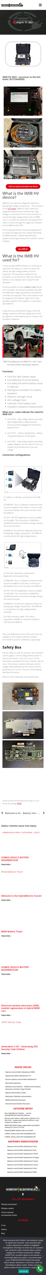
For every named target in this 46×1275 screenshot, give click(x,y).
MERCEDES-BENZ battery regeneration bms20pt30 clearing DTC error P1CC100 (22, 1126)
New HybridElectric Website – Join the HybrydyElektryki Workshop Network (18, 1114)
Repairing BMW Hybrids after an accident (19, 1130)
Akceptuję (24, 1271)
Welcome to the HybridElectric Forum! (21, 895)
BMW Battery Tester (12, 931)
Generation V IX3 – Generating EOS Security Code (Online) (19, 1048)
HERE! (19, 803)
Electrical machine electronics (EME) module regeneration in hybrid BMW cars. (20, 1008)
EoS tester (12, 208)
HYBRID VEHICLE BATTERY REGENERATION (15, 859)
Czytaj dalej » (6, 864)
